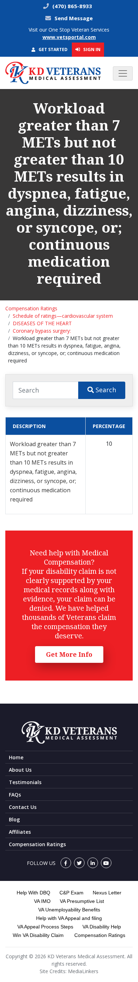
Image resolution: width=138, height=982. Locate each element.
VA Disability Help (101, 927)
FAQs (15, 794)
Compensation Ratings (31, 308)
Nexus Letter (107, 892)
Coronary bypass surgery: (42, 330)
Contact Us (22, 807)
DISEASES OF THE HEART (42, 323)
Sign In (91, 49)
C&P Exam (71, 892)
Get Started (53, 49)
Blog (14, 819)
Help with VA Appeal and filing (69, 918)
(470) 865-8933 (71, 6)
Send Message (73, 18)
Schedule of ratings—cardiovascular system (63, 315)
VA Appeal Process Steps (45, 927)
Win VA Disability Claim (38, 935)
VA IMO (42, 901)
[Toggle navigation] (123, 73)
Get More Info (69, 654)
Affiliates (20, 831)
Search (105, 389)
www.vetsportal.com (69, 37)
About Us (20, 769)
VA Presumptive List (82, 901)
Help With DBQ (33, 892)
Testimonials (25, 782)
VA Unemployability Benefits (69, 909)
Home (16, 757)
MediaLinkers (83, 971)
